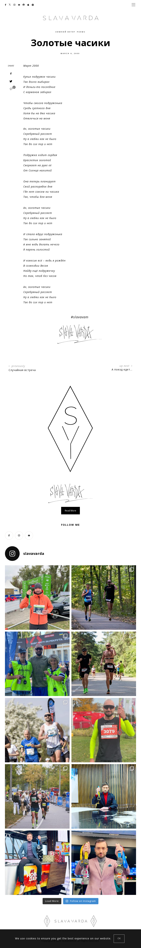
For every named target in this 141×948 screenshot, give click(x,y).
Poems (81, 32)
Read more (70, 510)
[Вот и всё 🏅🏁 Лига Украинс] (103, 862)
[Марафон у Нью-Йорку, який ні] (103, 796)
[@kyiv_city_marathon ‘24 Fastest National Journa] (37, 597)
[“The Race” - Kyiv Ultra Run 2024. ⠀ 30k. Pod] (103, 664)
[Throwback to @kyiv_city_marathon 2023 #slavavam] (37, 796)
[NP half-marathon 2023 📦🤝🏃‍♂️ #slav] (103, 730)
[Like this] (11, 89)
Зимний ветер (65, 32)
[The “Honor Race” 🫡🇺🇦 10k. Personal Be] (37, 664)
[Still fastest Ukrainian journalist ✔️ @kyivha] (37, 730)
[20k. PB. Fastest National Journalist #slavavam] (103, 597)
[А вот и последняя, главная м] (37, 862)
